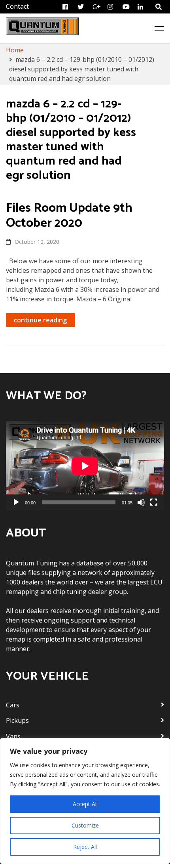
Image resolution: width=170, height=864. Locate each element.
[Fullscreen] (154, 502)
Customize (85, 825)
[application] (85, 465)
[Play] (16, 502)
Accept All (85, 804)
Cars (12, 705)
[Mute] (141, 502)
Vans (13, 736)
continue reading (40, 320)
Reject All (85, 847)
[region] (85, 801)
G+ (97, 6)
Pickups (17, 720)
